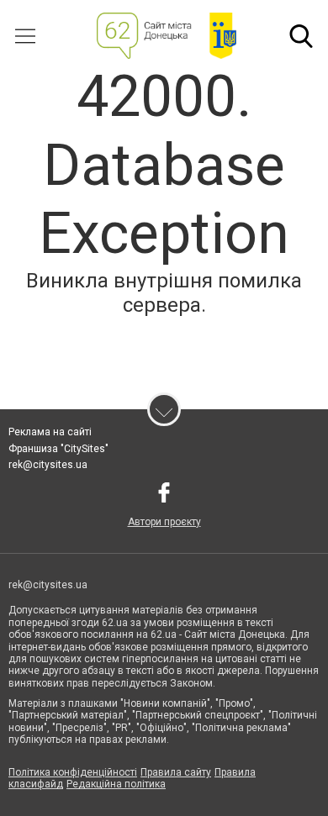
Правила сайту (175, 772)
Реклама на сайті (50, 432)
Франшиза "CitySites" (58, 449)
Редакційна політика (116, 784)
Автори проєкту (164, 522)
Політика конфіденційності (72, 772)
